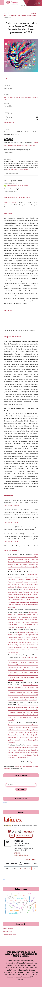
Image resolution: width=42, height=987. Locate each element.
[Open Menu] (2, 2)
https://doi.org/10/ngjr (11, 541)
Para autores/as (7, 931)
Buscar (21, 789)
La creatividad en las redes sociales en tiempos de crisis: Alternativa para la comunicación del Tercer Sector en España (23, 707)
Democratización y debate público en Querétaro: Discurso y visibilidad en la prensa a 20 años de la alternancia (23, 727)
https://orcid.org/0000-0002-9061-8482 (18, 185)
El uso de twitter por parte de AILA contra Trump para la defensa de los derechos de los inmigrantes (23, 592)
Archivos (33, 13)
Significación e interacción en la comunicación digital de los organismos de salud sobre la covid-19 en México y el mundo (23, 634)
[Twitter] (6, 803)
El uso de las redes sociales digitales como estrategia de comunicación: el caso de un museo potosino (23, 687)
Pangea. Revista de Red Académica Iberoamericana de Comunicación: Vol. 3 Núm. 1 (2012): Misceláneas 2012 (23, 755)
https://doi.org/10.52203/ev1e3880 (19, 197)
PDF (6, 78)
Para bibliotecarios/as (9, 934)
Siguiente (33, 762)
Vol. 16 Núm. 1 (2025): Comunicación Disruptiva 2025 (20, 15)
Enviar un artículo (21, 775)
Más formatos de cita (12, 173)
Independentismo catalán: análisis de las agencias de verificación (23, 577)
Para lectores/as (8, 928)
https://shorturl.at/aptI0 (11, 505)
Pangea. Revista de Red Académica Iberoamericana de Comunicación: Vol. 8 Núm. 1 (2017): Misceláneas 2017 (23, 624)
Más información (9, 122)
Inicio (5, 13)
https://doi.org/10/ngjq (11, 522)
